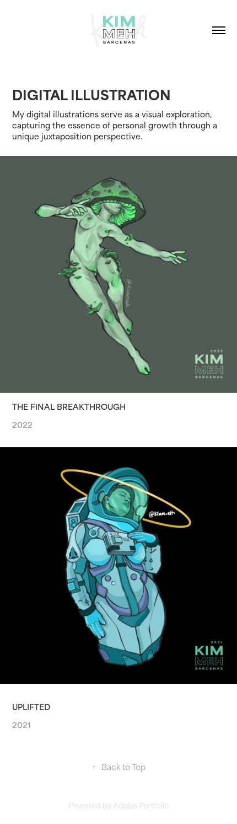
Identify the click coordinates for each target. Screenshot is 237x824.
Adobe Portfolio (141, 805)
